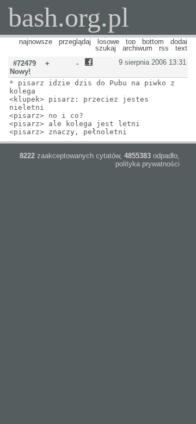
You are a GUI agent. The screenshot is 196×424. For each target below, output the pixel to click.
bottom (153, 42)
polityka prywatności (147, 164)
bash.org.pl (68, 17)
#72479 (24, 63)
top (131, 42)
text (181, 48)
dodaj (178, 42)
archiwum (137, 48)
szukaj (105, 48)
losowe (108, 42)
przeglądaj (75, 42)
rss (164, 48)
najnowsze (35, 42)
